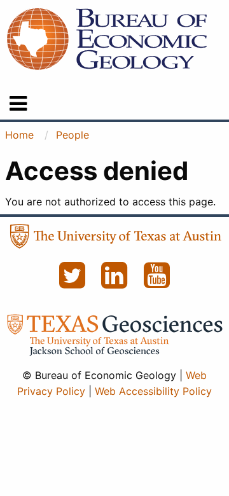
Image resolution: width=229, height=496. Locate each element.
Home (19, 134)
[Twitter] (73, 282)
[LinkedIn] (116, 282)
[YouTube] (157, 282)
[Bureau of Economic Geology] (107, 38)
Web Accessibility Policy (153, 391)
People (72, 134)
